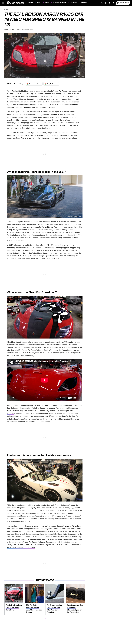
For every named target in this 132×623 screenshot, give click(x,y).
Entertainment (59, 3)
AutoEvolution (43, 516)
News (30, 3)
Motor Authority (50, 114)
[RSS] (113, 3)
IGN (19, 350)
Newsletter (124, 3)
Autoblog (50, 248)
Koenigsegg (69, 508)
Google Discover (52, 84)
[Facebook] (97, 3)
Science (84, 3)
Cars (47, 3)
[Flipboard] (109, 3)
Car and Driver (47, 227)
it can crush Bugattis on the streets (21, 547)
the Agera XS (68, 526)
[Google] (105, 3)
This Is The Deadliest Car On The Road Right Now (14, 607)
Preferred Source (35, 84)
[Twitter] (101, 3)
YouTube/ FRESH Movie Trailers (73, 337)
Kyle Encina (10, 29)
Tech (39, 3)
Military (73, 3)
